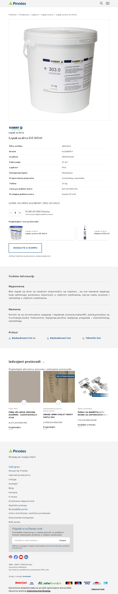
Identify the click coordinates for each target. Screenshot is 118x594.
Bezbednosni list (60, 338)
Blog (11, 488)
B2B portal (14, 522)
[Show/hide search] (101, 3)
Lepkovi (35, 15)
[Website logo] (17, 3)
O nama (13, 497)
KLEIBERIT (67, 151)
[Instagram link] (11, 557)
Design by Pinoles (18, 471)
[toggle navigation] (107, 3)
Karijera (13, 492)
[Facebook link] (16, 557)
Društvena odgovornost (21, 501)
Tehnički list (93, 338)
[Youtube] (21, 557)
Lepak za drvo (47, 15)
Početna (12, 15)
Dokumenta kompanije (21, 517)
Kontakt (13, 484)
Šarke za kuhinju (85, 409)
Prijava (62, 540)
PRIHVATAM (98, 589)
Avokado (27, 576)
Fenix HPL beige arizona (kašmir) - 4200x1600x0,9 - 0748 (23, 415)
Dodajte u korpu (25, 247)
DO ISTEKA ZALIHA (65, 376)
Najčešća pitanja (18, 505)
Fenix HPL (13, 409)
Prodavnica (24, 15)
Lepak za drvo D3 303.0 (36, 234)
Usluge (12, 479)
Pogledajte (15, 427)
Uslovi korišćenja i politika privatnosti (30, 513)
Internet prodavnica (19, 475)
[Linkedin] (26, 557)
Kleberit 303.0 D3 (102, 234)
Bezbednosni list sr (23, 338)
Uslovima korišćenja (38, 591)
